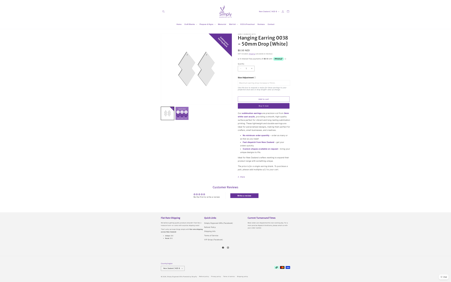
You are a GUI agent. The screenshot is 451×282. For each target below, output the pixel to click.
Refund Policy (210, 227)
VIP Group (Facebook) (213, 240)
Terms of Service (211, 235)
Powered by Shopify (190, 276)
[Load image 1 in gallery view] (167, 113)
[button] (163, 11)
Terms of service (229, 276)
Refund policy (204, 276)
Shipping (252, 54)
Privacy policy (216, 276)
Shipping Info (209, 231)
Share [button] (242, 177)
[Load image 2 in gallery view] (182, 113)
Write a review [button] (244, 195)
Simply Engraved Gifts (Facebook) (218, 223)
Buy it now (264, 106)
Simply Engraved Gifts (175, 276)
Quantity (241, 64)
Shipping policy (242, 276)
